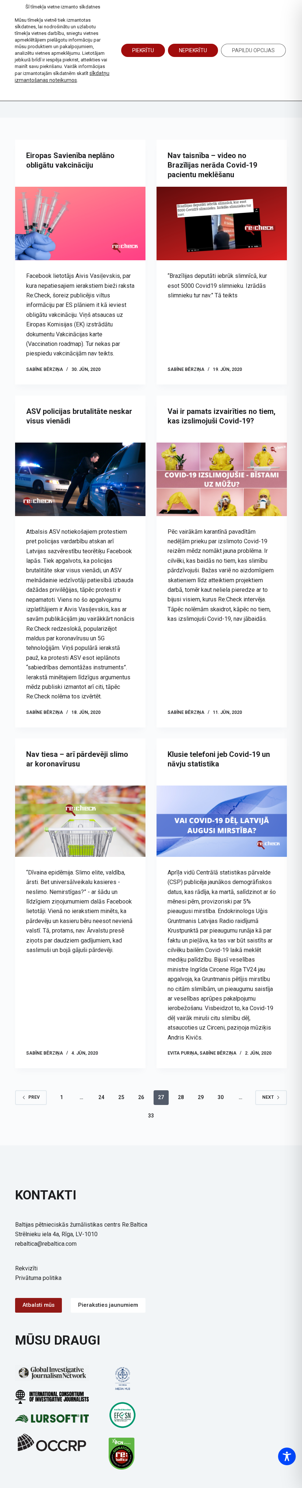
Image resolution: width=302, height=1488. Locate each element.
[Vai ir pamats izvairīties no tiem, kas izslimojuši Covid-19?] (222, 479)
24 (101, 1097)
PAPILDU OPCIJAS (253, 50)
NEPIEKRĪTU (193, 50)
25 (121, 1097)
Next (268, 1097)
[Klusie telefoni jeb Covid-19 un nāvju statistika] (222, 821)
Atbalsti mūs (38, 1305)
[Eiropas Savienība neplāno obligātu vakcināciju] (80, 223)
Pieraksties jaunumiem (108, 1305)
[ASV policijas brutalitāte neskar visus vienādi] (80, 479)
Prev (34, 1097)
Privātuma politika (38, 1277)
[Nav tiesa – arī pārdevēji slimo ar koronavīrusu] (80, 821)
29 (201, 1097)
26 (141, 1097)
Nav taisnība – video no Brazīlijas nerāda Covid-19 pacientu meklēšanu (212, 165)
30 (221, 1097)
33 (151, 1116)
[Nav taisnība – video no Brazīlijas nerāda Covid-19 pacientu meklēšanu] (222, 223)
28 (181, 1097)
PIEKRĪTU (143, 50)
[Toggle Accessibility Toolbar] (286, 1456)
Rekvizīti (26, 1268)
